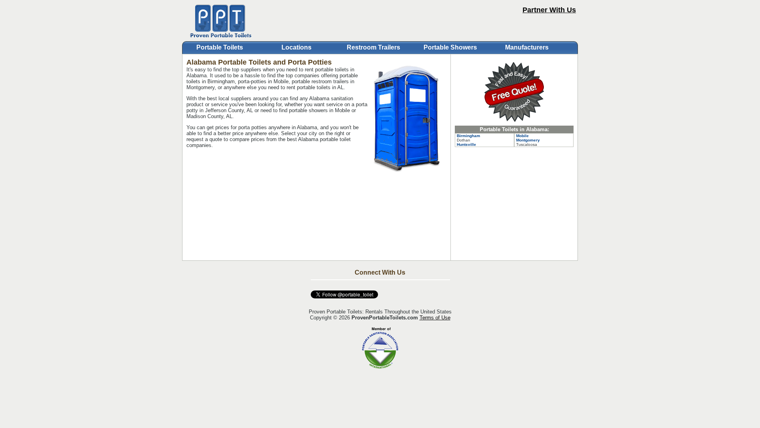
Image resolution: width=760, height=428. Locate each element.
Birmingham (468, 136)
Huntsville (466, 144)
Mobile (522, 136)
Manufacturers (527, 47)
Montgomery (528, 140)
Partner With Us (549, 10)
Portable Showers (450, 47)
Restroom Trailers (373, 47)
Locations (296, 47)
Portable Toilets (219, 47)
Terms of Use (435, 318)
